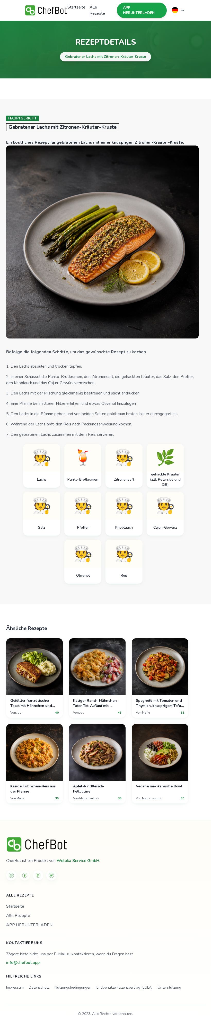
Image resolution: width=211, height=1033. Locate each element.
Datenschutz (39, 987)
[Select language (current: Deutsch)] (178, 10)
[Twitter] (51, 875)
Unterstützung (169, 987)
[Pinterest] (38, 875)
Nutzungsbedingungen (73, 987)
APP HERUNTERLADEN (139, 10)
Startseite (76, 7)
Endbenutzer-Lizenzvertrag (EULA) (124, 987)
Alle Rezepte (97, 10)
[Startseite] (105, 844)
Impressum (15, 987)
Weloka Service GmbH (78, 860)
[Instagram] (11, 875)
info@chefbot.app (23, 962)
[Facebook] (25, 875)
